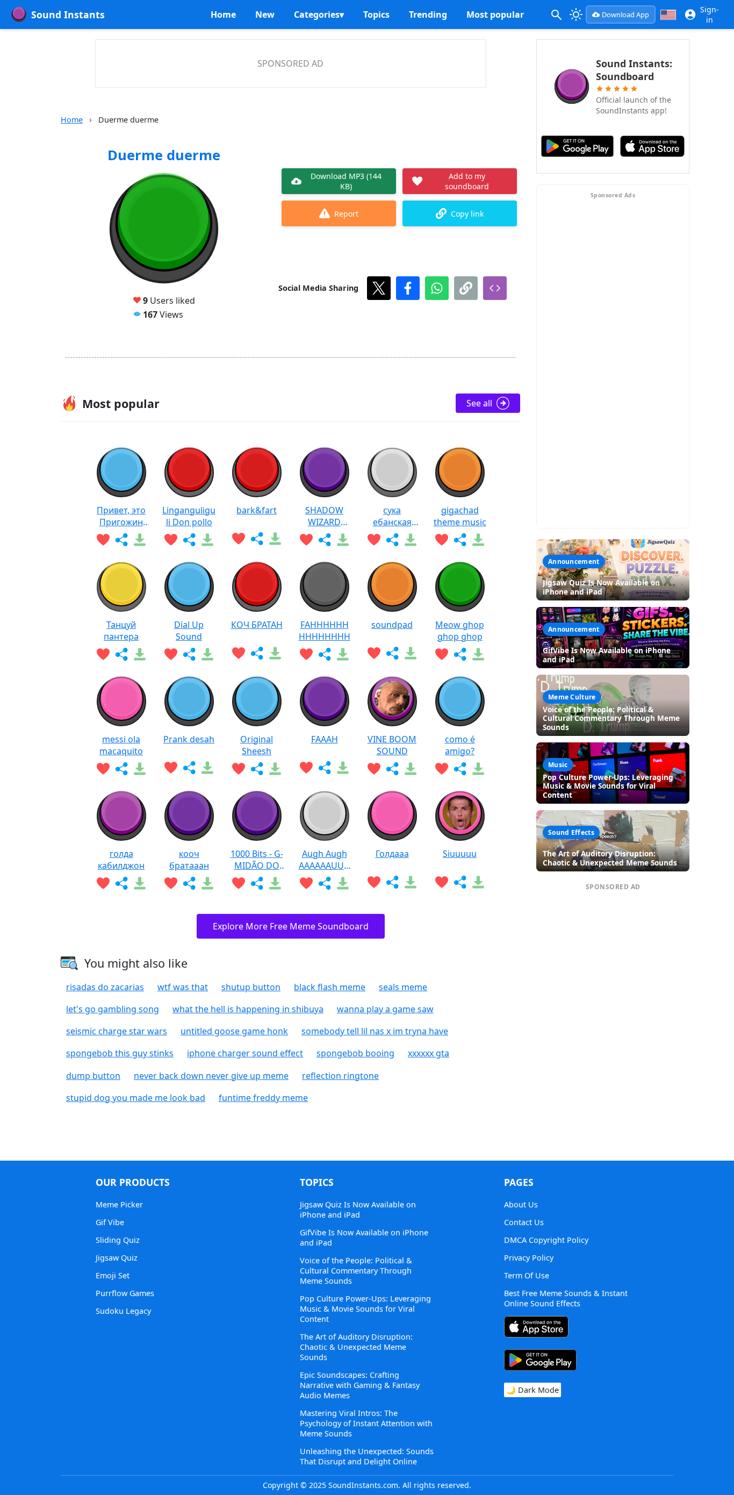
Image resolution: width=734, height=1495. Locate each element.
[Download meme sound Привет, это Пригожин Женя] (139, 539)
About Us (521, 1204)
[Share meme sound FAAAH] (324, 767)
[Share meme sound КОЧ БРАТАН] (256, 653)
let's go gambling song (112, 1009)
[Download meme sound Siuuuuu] (478, 882)
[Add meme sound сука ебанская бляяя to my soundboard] (374, 539)
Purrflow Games (125, 1293)
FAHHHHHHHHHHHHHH (324, 630)
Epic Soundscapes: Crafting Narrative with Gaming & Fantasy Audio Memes (360, 1385)
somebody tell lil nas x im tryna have (374, 1031)
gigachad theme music (460, 516)
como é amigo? (460, 745)
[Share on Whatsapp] (437, 288)
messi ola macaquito (121, 745)
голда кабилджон (121, 859)
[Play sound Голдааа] (392, 816)
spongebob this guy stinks (120, 1053)
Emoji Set (112, 1275)
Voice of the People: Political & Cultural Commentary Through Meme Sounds (356, 1270)
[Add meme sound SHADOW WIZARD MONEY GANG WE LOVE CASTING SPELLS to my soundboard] (306, 539)
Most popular (495, 14)
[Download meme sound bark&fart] (275, 538)
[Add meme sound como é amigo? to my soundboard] (441, 768)
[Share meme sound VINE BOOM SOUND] (392, 768)
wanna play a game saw (385, 1009)
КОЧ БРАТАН (257, 625)
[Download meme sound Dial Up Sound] (207, 654)
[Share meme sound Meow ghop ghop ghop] (460, 654)
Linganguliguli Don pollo (188, 516)
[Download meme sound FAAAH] (342, 767)
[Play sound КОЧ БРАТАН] (257, 587)
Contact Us (524, 1222)
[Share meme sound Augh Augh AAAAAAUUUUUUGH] (324, 883)
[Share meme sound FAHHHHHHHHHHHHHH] (324, 654)
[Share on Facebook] (408, 288)
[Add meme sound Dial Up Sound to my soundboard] (170, 654)
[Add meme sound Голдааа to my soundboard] (374, 882)
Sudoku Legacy (123, 1311)
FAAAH (324, 739)
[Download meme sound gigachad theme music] (478, 539)
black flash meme (329, 987)
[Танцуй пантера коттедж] (121, 587)
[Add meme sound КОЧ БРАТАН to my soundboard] (238, 653)
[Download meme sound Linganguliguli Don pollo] (207, 539)
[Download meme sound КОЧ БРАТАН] (275, 653)
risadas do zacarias (105, 987)
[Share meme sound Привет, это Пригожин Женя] (121, 539)
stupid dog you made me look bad (135, 1098)
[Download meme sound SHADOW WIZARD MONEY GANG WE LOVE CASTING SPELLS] (342, 539)
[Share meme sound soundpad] (392, 653)
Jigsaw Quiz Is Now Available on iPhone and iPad (358, 1209)
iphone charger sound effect (245, 1053)
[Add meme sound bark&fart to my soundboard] (238, 538)
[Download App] (536, 1328)
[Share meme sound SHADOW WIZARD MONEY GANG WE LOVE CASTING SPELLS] (324, 539)
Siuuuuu (460, 854)
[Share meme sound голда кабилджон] (121, 883)
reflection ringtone (340, 1076)
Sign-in (709, 14)
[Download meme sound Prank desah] (207, 767)
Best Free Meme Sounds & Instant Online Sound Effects (566, 1298)
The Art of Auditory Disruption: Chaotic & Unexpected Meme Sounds (356, 1347)
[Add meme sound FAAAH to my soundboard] (306, 767)
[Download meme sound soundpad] (410, 653)
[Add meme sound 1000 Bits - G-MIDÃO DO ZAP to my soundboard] (238, 883)
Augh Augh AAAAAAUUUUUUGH (324, 859)
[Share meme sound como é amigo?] (460, 768)
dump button (93, 1076)
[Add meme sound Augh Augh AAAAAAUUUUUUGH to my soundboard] (306, 883)
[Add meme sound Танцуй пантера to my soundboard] (103, 654)
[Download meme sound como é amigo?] (478, 768)
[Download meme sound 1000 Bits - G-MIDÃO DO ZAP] (275, 883)
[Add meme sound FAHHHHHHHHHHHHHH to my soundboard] (306, 654)
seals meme (403, 987)
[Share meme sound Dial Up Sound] (189, 654)
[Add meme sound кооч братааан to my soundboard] (170, 883)
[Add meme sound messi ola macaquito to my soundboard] (103, 768)
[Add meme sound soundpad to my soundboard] (374, 653)
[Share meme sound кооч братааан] (189, 883)
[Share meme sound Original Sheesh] (256, 768)
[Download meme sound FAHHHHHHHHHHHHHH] (342, 654)
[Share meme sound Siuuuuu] (460, 882)
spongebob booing (355, 1053)
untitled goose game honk (234, 1031)
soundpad (392, 625)
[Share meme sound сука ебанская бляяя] (392, 539)
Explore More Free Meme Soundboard (291, 926)
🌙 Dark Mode (532, 1390)
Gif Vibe (110, 1222)
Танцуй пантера (121, 630)
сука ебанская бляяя (392, 516)
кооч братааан (189, 859)
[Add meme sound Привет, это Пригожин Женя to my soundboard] (103, 539)
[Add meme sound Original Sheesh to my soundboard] (238, 768)
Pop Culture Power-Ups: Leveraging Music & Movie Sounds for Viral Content (365, 1308)
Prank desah (188, 739)
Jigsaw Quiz (117, 1258)
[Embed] (495, 288)
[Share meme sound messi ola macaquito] (121, 768)
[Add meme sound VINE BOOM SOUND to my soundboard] (374, 768)
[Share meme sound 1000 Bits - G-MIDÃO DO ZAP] (256, 883)
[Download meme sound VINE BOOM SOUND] (410, 768)
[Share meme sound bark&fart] (256, 538)
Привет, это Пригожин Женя (121, 516)
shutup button (250, 987)
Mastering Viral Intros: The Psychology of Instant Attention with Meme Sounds (366, 1423)
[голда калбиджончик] (121, 816)
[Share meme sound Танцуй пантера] (121, 654)
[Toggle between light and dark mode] (576, 14)
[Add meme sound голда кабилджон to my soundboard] (103, 883)
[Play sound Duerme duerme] (164, 229)
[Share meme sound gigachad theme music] (460, 539)
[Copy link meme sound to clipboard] (466, 288)
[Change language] (668, 14)
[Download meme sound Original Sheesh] (275, 768)
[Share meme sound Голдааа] (392, 882)
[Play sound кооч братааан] (189, 816)
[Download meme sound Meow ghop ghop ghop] (478, 654)
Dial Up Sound (189, 630)
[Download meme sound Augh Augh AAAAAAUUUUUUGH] (342, 883)
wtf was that (182, 987)
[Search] (556, 14)
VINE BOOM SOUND (392, 745)
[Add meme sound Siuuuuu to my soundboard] (441, 882)
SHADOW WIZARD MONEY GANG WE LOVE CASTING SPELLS (324, 516)
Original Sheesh (256, 745)
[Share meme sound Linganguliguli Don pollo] (189, 539)
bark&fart (256, 510)
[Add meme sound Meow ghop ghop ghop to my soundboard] (441, 654)
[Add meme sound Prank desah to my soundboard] (170, 767)
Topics (376, 14)
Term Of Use (526, 1275)
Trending (428, 14)
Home (223, 14)
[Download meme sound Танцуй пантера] (139, 654)
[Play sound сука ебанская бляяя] (392, 472)
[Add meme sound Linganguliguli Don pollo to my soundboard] (170, 539)
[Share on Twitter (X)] (379, 288)
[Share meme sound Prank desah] (189, 767)
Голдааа (392, 854)
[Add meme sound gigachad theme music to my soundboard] (441, 539)
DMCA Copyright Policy (546, 1240)
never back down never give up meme (211, 1076)
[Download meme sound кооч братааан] (207, 883)
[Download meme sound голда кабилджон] (139, 883)
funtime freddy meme (263, 1098)
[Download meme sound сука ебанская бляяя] (410, 539)
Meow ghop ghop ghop (459, 630)
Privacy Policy (528, 1258)
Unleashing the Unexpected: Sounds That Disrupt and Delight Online (367, 1456)
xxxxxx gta (428, 1053)
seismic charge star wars (116, 1031)
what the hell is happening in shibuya (247, 1009)
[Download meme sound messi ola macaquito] (139, 768)
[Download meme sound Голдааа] (410, 882)
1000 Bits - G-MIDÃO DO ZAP (257, 859)
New (265, 14)
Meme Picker (119, 1204)
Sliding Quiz (118, 1240)
